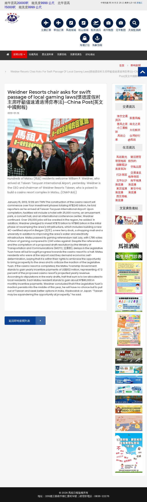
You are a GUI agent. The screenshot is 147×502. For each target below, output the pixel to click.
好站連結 (90, 54)
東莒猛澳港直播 (121, 190)
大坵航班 (135, 130)
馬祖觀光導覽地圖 (121, 159)
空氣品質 (136, 167)
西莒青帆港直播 (121, 198)
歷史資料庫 (47, 54)
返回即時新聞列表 (19, 321)
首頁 (121, 65)
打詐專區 (121, 175)
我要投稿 (61, 54)
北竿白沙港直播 (121, 182)
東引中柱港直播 (134, 190)
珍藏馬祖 (33, 54)
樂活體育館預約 (134, 159)
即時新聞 (136, 65)
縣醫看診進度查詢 (121, 167)
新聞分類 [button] (18, 54)
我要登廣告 (76, 54)
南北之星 (135, 124)
